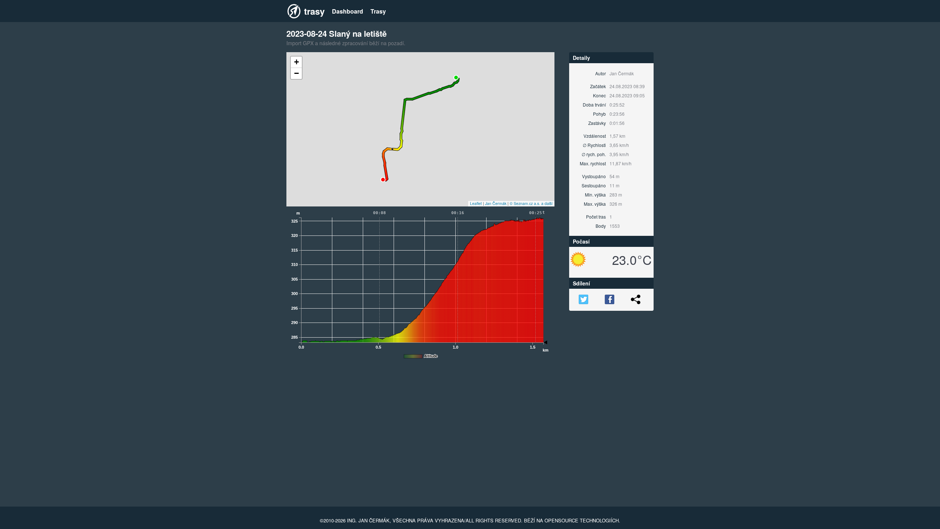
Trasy (378, 11)
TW (583, 299)
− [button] (296, 73)
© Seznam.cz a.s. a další (531, 203)
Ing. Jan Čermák (368, 520)
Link (635, 299)
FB (609, 299)
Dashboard (347, 11)
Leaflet (476, 203)
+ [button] (296, 61)
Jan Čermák (495, 203)
